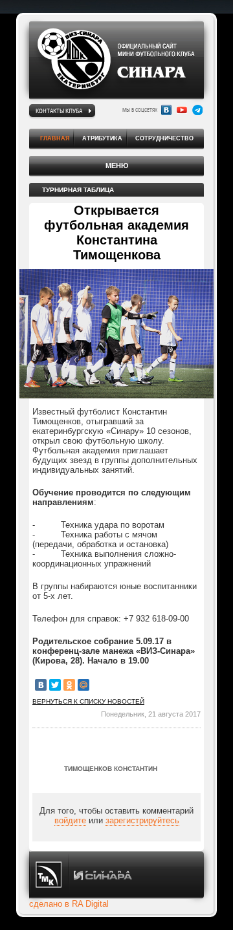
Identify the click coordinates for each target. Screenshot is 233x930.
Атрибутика (102, 138)
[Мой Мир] (83, 685)
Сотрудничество (164, 138)
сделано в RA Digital (69, 904)
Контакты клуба (59, 110)
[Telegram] (197, 110)
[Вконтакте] (166, 110)
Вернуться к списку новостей (88, 701)
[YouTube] (182, 110)
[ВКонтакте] (41, 685)
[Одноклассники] (69, 685)
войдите (70, 820)
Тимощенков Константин (110, 768)
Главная (54, 138)
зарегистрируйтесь (142, 820)
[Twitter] (55, 685)
